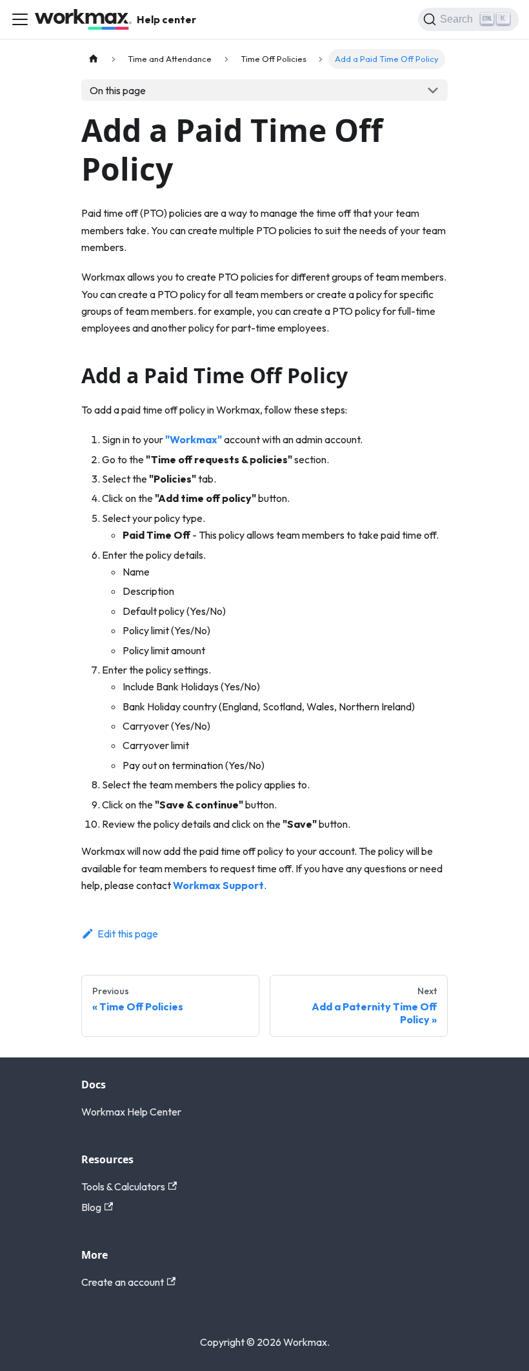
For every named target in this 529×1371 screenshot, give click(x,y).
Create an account (122, 1282)
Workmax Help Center (131, 1111)
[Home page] (93, 59)
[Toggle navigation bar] (20, 19)
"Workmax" (193, 439)
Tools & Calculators (123, 1186)
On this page (118, 90)
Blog (91, 1207)
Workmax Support (218, 885)
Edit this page (127, 933)
